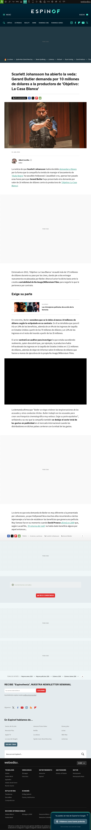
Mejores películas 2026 (42, 676)
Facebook (75, 22)
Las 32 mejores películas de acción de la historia (58, 308)
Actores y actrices (36, 536)
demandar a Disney (68, 169)
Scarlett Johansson (52, 536)
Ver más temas (11, 744)
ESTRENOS (18, 23)
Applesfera (8, 780)
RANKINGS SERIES (57, 23)
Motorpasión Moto (78, 776)
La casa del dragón (11, 739)
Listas (63, 730)
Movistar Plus (9, 730)
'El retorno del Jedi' (36, 526)
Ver (46, 595)
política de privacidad (29, 695)
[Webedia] (11, 762)
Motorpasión (77, 773)
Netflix (35, 730)
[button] (25, 160)
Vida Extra (25, 776)
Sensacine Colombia (45, 817)
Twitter (87, 22)
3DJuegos (25, 773)
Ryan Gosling (69, 59)
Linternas (51, 59)
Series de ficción (10, 726)
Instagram (71, 22)
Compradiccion (10, 800)
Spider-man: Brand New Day (42, 739)
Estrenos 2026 (57, 676)
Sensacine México (44, 814)
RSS (31, 707)
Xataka (7, 773)
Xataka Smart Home (11, 783)
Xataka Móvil (9, 776)
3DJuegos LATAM (27, 814)
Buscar (83, 754)
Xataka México (9, 814)
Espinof (45, 11)
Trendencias (8, 794)
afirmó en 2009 (67, 522)
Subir (80, 763)
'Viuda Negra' (17, 175)
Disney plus (65, 726)
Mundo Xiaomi (9, 786)
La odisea (10, 59)
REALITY (27, 23)
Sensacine (42, 773)
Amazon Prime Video (40, 726)
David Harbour (80, 59)
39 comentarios (20, 98)
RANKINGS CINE (44, 23)
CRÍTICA (9, 23)
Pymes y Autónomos (28, 797)
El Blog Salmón (26, 794)
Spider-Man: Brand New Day (24, 59)
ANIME (34, 23)
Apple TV (8, 735)
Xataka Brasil (9, 817)
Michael (59, 59)
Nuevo (82, 15)
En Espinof (45, 304)
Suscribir (41, 690)
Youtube (83, 22)
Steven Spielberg (40, 59)
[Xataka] (2, 2)
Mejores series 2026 (27, 676)
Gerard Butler (67, 536)
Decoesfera (8, 797)
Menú (8, 15)
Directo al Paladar (61, 773)
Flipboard (79, 22)
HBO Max (64, 735)
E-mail (40, 98)
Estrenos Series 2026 (70, 676)
